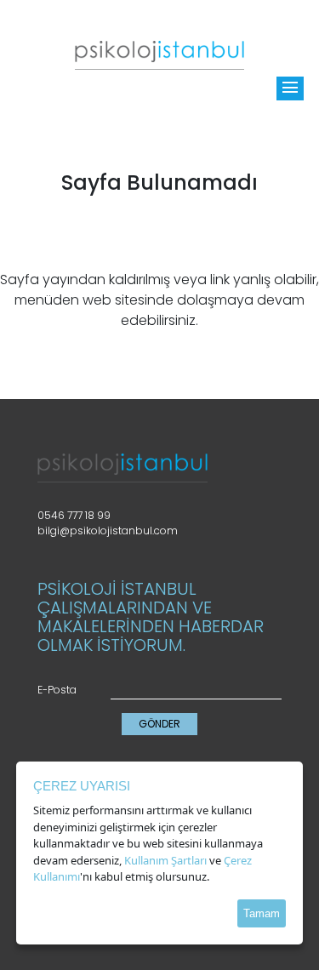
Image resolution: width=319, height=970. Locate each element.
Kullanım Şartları (165, 860)
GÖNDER (159, 723)
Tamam (261, 913)
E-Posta (57, 689)
